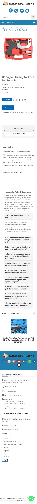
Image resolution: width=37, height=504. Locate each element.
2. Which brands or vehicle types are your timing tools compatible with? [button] (18, 239)
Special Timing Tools (18, 28)
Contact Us (7, 457)
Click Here (14, 430)
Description (19, 129)
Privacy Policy (8, 438)
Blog (5, 454)
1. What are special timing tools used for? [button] (17, 216)
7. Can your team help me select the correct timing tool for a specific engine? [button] (17, 279)
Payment (6, 451)
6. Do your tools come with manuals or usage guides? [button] (15, 271)
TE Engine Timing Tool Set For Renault (14, 30)
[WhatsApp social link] (14, 100)
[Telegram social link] (20, 100)
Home (6, 28)
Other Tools (14, 112)
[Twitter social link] (25, 100)
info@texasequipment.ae (12, 395)
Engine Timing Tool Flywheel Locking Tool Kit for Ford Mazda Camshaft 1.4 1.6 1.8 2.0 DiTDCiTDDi (18, 340)
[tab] (19, 129)
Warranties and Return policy (13, 444)
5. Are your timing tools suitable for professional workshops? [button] (17, 264)
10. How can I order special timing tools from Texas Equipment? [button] (18, 304)
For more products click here (12, 172)
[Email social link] (17, 100)
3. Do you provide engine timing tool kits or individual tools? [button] (17, 248)
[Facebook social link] (22, 100)
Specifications (19, 134)
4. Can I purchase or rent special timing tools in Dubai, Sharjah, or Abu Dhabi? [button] (18, 256)
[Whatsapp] (31, 498)
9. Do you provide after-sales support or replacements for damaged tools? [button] (16, 296)
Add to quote (8, 108)
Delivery (6, 447)
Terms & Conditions (10, 441)
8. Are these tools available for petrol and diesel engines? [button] (17, 288)
